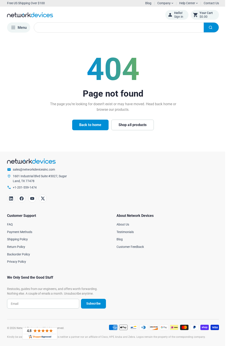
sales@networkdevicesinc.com (34, 169)
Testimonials (123, 232)
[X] (43, 198)
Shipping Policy (17, 239)
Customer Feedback (128, 247)
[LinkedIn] (11, 198)
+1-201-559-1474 (25, 187)
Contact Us (208, 3)
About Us (121, 224)
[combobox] (124, 27)
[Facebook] (22, 198)
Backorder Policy (18, 254)
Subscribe (92, 303)
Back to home (88, 125)
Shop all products (131, 125)
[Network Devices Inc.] (82, 14)
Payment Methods (19, 232)
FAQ (10, 224)
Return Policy (16, 247)
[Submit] (207, 27)
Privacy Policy (16, 261)
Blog (148, 3)
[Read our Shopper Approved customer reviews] (39, 333)
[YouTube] (32, 198)
